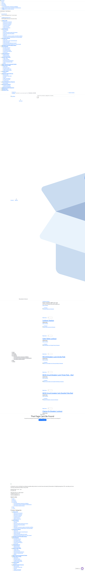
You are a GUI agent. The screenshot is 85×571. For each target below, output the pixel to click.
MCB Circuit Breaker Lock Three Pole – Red (57, 375)
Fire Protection (5, 46)
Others (4, 63)
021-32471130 (4, 14)
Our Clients (4, 4)
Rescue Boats (5, 83)
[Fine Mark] (2, 0)
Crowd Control (6, 80)
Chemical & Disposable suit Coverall (9, 43)
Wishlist (13, 93)
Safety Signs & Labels (6, 65)
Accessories (5, 52)
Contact (3, 9)
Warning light (5, 74)
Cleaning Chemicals (6, 85)
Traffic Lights (5, 58)
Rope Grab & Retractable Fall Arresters (10, 32)
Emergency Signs (6, 67)
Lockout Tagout (5, 71)
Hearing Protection (6, 27)
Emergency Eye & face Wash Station (9, 45)
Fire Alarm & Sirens (6, 47)
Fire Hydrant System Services (8, 9)
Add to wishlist (45, 305)
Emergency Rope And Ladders (8, 33)
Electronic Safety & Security (7, 73)
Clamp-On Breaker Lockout (52, 411)
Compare (45, 307)
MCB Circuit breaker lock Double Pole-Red (57, 393)
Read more (44, 317)
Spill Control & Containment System (9, 64)
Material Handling (6, 56)
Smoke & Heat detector (7, 51)
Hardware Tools (5, 90)
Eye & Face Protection (7, 24)
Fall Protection (5, 28)
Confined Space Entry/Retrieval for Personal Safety (12, 37)
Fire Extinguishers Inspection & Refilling (10, 6)
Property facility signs (7, 68)
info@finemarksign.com (6, 17)
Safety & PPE (4, 20)
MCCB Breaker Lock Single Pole (53, 357)
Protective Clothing (6, 25)
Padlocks (4, 72)
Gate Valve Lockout (49, 339)
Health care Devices (6, 78)
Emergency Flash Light (7, 76)
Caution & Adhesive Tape (7, 61)
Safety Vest (5, 39)
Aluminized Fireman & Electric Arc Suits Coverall (12, 44)
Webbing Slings (6, 54)
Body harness (5, 30)
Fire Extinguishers (6, 48)
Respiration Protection (7, 23)
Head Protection (6, 26)
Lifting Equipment (5, 53)
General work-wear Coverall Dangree (10, 40)
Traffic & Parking (6, 59)
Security (4, 77)
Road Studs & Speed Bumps (8, 60)
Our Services (4, 5)
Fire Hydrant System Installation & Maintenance (12, 7)
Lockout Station (48, 320)
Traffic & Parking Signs (7, 70)
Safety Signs (5, 66)
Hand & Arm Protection (7, 21)
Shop (2, 7)
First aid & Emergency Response (8, 81)
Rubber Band (4, 88)
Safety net (5, 34)
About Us (3, 3)
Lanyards (5, 31)
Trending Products (46, 301)
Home (3, 1)
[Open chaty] (82, 568)
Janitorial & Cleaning (6, 84)
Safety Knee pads (6, 41)
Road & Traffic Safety (6, 57)
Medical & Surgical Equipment (8, 87)
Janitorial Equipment (7, 86)
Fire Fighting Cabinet (7, 50)
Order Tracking (71, 92)
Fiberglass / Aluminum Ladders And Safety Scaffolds (12, 36)
